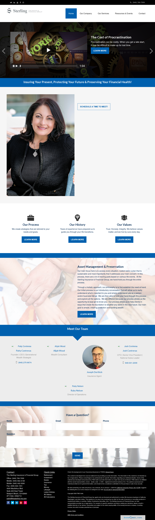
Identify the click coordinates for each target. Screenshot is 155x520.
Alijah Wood (59, 350)
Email (58, 421)
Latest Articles (49, 492)
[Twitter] (11, 2)
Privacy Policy (72, 511)
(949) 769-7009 (139, 2)
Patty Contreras (23, 350)
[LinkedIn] (14, 2)
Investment (48, 477)
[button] (86, 13)
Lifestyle (47, 489)
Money (46, 487)
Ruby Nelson (77, 390)
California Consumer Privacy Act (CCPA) (129, 487)
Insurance (48, 482)
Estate (46, 480)
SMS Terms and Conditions (76, 515)
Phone (106, 421)
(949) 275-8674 (24, 362)
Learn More (100, 50)
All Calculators (49, 497)
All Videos (47, 494)
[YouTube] (17, 2)
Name (9, 421)
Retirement (48, 475)
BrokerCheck (110, 472)
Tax (45, 485)
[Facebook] (20, 2)
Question (11, 434)
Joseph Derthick (94, 372)
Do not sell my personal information (114, 489)
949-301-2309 (131, 362)
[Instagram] (23, 2)
